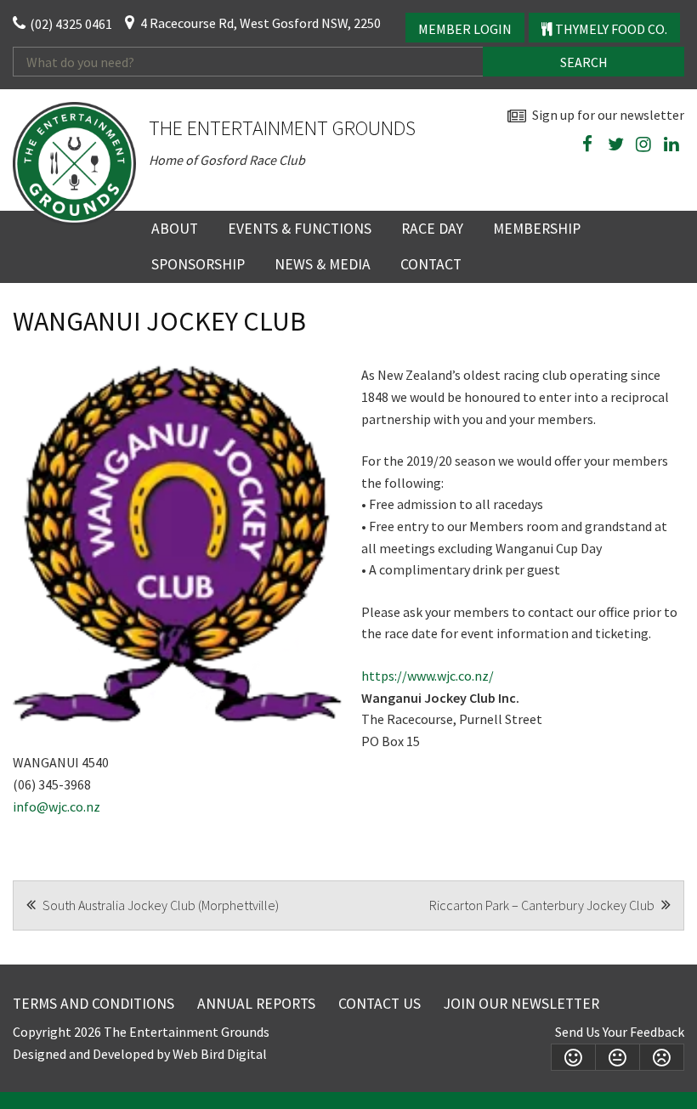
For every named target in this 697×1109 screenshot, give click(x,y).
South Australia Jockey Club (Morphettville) (159, 905)
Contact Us (379, 1003)
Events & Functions (299, 228)
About (174, 228)
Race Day (432, 228)
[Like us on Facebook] (587, 144)
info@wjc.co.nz (56, 806)
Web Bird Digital (220, 1053)
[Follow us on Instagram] (643, 144)
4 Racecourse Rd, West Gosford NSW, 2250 (260, 22)
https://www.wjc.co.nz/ (427, 675)
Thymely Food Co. (609, 28)
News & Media (323, 264)
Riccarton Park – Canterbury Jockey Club (543, 905)
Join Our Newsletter (521, 1003)
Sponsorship (198, 264)
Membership (537, 228)
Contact (431, 264)
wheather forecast (675, 184)
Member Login (465, 28)
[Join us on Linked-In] (671, 144)
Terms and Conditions (93, 1003)
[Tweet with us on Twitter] (615, 144)
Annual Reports (256, 1003)
